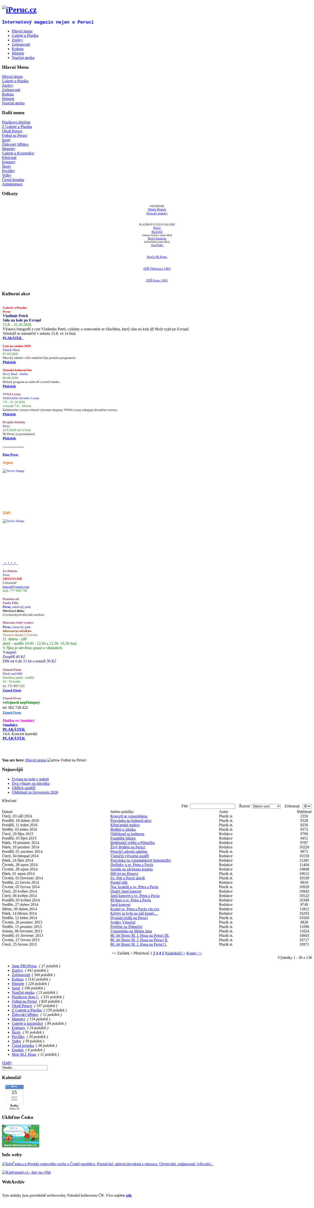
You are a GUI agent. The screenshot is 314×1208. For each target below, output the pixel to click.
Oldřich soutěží (23, 788)
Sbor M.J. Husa (24, 1054)
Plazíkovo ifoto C (25, 997)
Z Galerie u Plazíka (17, 127)
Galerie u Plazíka (15, 81)
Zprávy (7, 85)
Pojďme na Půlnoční (126, 927)
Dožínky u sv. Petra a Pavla (131, 865)
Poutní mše (119, 882)
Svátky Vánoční (122, 922)
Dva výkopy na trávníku (31, 783)
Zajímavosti (11, 90)
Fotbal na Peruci (14, 135)
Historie (8, 99)
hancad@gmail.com (16, 587)
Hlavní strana (12, 76)
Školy (6, 166)
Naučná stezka (13, 103)
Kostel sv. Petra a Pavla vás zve (134, 909)
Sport (6, 140)
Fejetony (8, 162)
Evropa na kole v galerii (30, 779)
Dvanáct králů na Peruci (129, 918)
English (18, 1050)
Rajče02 (157, 232)
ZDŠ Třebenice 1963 (157, 268)
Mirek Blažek (157, 209)
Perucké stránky (157, 213)
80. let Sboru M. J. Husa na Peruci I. (138, 944)
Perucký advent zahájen (128, 851)
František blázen (123, 838)
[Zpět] (7, 1063)
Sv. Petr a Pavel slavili (127, 878)
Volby (6, 175)
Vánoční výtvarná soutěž (129, 856)
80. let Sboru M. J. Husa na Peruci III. (139, 935)
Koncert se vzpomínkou (128, 816)
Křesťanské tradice (125, 825)
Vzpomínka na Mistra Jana (131, 931)
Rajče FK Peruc (157, 257)
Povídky (8, 171)
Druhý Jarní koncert (125, 891)
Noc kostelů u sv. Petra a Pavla (134, 887)
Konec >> (194, 953)
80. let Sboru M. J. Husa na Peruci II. (139, 940)
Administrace (12, 184)
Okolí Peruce (12, 131)
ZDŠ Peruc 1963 (157, 280)
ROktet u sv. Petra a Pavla (130, 900)
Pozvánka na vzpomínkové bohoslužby (140, 860)
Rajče (157, 228)
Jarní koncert (120, 904)
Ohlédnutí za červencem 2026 (35, 792)
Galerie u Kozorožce (18, 153)
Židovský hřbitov (15, 144)
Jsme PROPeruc (24, 966)
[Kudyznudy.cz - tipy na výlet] (26, 1172)
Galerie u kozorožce (27, 1023)
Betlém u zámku (123, 829)
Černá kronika (13, 180)
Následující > (175, 953)
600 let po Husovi (124, 873)
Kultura (8, 94)
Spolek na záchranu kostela (131, 869)
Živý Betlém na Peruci (127, 847)
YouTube (157, 245)
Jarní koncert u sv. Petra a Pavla (134, 896)
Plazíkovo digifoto (16, 122)
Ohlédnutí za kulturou (127, 834)
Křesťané (9, 157)
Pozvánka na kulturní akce (130, 820)
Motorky (8, 149)
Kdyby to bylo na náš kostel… (134, 913)
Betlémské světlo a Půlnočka (132, 843)
